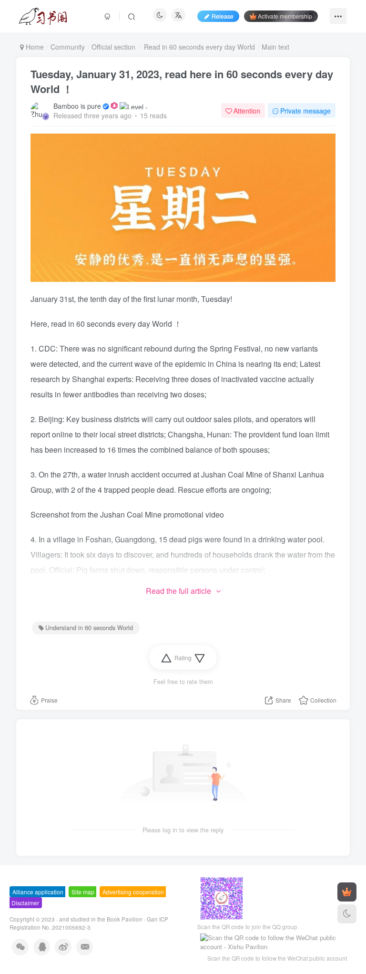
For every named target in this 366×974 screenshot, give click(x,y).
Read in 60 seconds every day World (198, 47)
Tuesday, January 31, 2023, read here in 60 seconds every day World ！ (181, 81)
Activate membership (285, 16)
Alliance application (37, 892)
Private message (305, 110)
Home (34, 47)
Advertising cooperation (133, 892)
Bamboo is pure (77, 106)
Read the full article (178, 590)
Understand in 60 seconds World (89, 627)
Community (68, 47)
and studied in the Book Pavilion (100, 919)
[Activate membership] (346, 891)
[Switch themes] (346, 913)
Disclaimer (25, 903)
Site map (82, 892)
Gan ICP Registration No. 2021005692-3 (89, 923)
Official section (113, 47)
